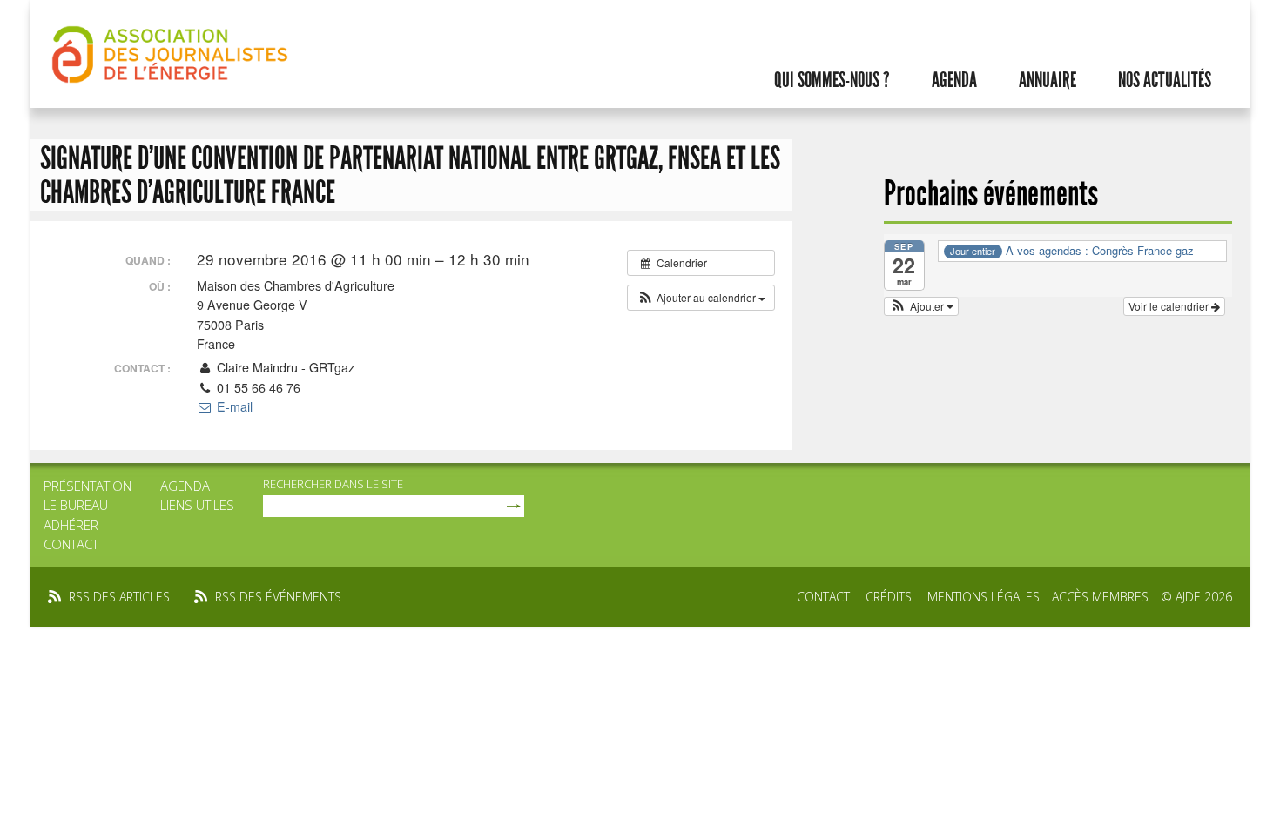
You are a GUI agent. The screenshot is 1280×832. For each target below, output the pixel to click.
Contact (71, 544)
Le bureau (76, 504)
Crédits (889, 596)
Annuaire (1047, 80)
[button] (701, 297)
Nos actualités (1164, 80)
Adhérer (71, 524)
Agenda (954, 80)
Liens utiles (197, 504)
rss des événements (278, 596)
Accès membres (1100, 596)
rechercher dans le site (333, 484)
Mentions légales (983, 596)
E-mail (232, 406)
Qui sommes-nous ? (832, 80)
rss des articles (119, 596)
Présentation (87, 485)
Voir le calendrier (1169, 306)
